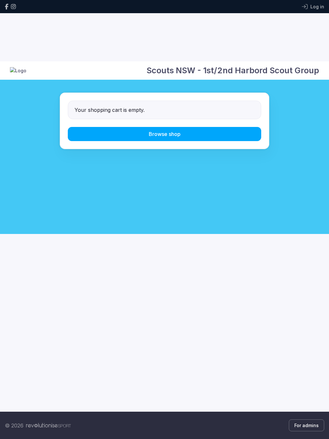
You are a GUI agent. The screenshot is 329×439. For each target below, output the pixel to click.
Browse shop (165, 134)
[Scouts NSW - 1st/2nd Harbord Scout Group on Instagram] (13, 6)
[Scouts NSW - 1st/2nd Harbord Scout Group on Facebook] (6, 6)
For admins (306, 425)
